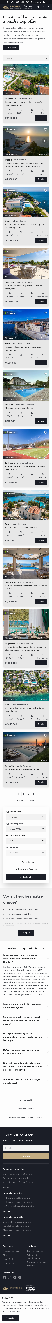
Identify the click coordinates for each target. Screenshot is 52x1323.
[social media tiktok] (19, 1277)
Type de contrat (13, 811)
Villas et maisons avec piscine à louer (20, 918)
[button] (26, 958)
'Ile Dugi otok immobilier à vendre (18, 1206)
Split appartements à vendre (16, 1178)
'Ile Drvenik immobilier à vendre (17, 1202)
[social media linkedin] (14, 1277)
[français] (43, 7)
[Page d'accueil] (17, 7)
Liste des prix (9, 1263)
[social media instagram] (9, 1277)
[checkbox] (19, 862)
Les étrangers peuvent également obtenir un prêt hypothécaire (26, 979)
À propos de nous (11, 1251)
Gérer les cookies (35, 1251)
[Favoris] (38, 7)
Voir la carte (20, 835)
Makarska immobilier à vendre (17, 1230)
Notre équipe (9, 1259)
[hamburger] (48, 7)
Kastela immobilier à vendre (16, 1226)
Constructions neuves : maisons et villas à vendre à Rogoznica (25, 924)
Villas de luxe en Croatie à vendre (18, 1182)
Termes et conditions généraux (36, 1263)
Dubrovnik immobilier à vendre (17, 1222)
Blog (5, 1255)
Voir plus (6, 1187)
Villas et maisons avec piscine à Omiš (20, 909)
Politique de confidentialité (33, 1256)
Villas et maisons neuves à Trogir (18, 914)
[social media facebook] (4, 1277)
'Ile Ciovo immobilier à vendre (16, 1198)
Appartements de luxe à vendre (17, 1174)
